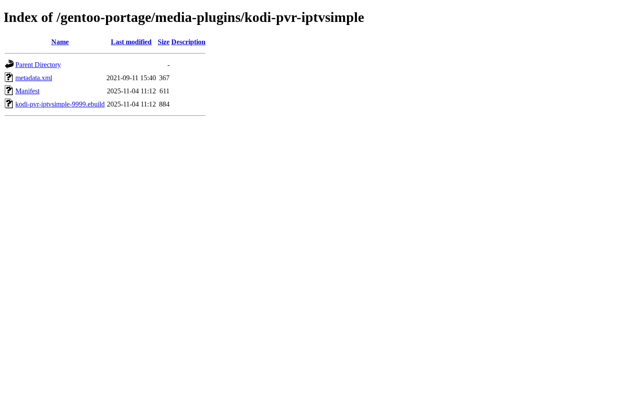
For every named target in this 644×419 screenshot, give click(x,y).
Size (164, 42)
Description (188, 42)
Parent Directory (38, 64)
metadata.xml (33, 78)
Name (60, 42)
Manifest (27, 91)
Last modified (131, 42)
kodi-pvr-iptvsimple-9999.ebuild (60, 104)
